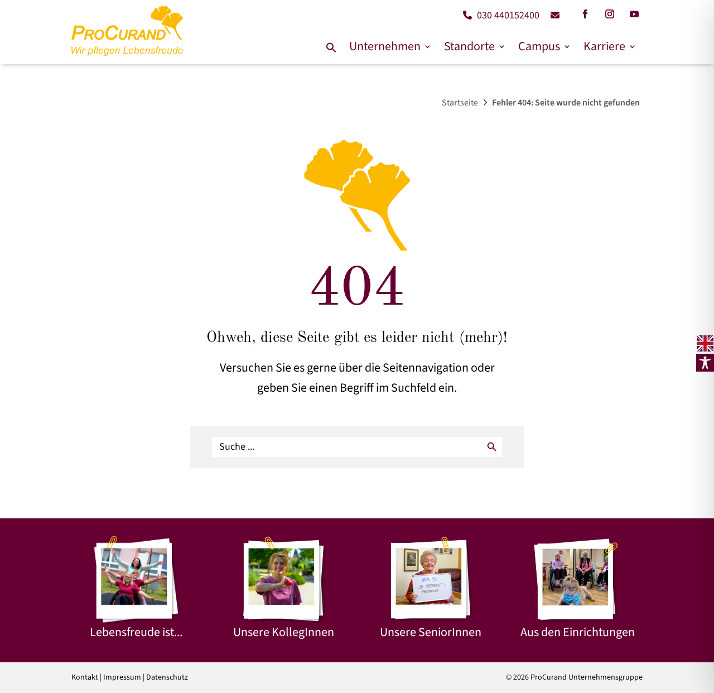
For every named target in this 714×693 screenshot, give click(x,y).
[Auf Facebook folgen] (585, 14)
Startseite (460, 103)
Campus (539, 46)
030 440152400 (507, 15)
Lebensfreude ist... (136, 632)
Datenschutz (167, 677)
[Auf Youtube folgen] (634, 14)
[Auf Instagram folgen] (609, 14)
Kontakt (84, 677)
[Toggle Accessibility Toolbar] (705, 363)
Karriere (604, 46)
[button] (331, 48)
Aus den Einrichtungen (577, 632)
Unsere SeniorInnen (430, 632)
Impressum (122, 677)
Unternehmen (385, 46)
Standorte (469, 46)
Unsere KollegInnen (283, 632)
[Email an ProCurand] (550, 15)
